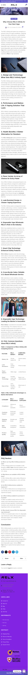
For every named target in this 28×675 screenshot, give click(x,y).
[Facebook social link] (2, 552)
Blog (4, 606)
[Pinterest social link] (9, 552)
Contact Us (5, 600)
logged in (10, 568)
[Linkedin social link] (13, 552)
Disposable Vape (9, 319)
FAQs (4, 609)
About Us (5, 603)
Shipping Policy (6, 633)
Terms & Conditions (7, 639)
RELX (8, 53)
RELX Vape (10, 467)
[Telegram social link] (16, 552)
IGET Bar (5, 611)
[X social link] (6, 552)
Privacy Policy (6, 642)
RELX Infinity (4, 254)
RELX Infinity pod (7, 137)
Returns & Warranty (7, 636)
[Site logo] (14, 4)
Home (10, 13)
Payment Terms (6, 644)
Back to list (14, 558)
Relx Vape (16, 13)
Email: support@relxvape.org (9, 581)
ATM (8, 27)
